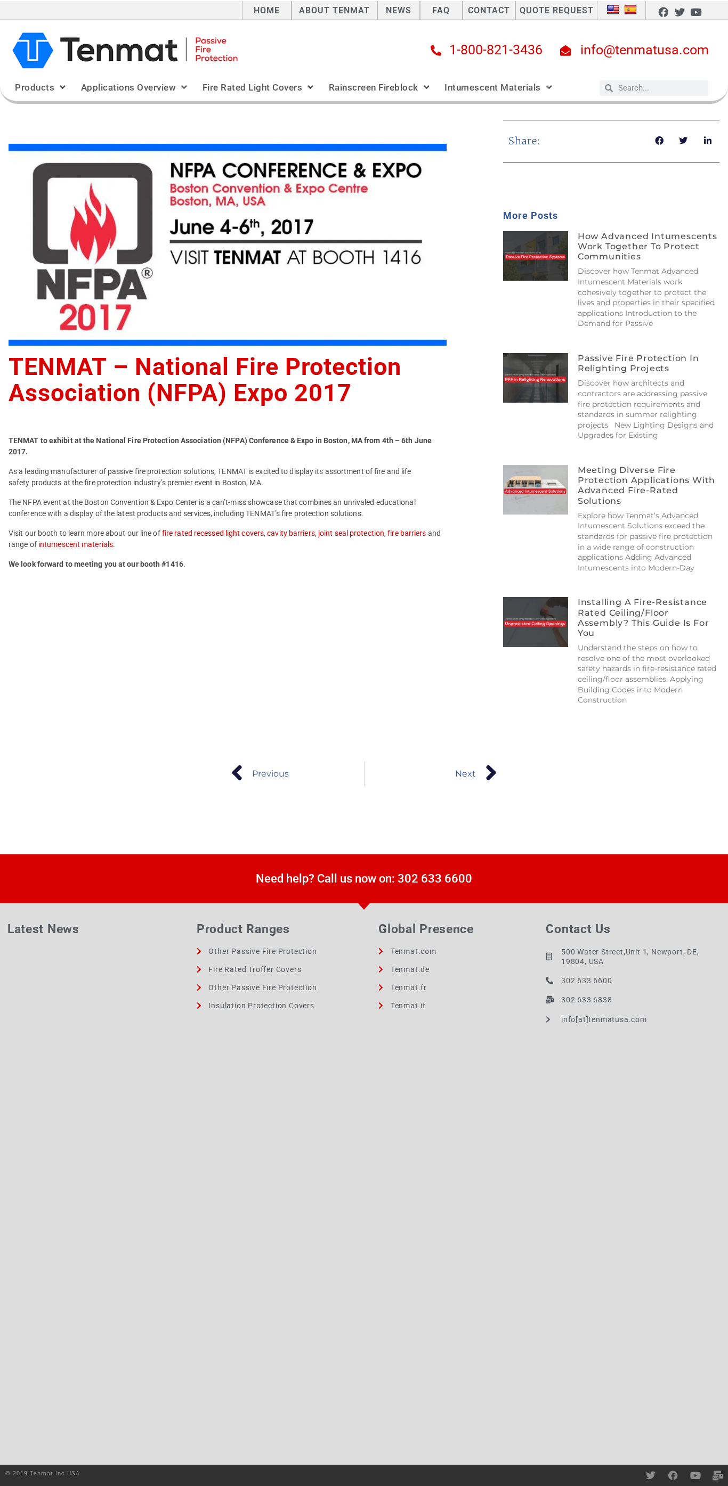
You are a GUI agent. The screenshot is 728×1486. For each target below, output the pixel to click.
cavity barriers (291, 533)
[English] (612, 10)
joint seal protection (351, 533)
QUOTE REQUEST (557, 10)
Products (34, 87)
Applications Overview (128, 87)
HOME (267, 10)
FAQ (441, 10)
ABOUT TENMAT (334, 10)
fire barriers (406, 533)
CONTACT (489, 10)
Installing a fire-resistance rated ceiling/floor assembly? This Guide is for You (643, 617)
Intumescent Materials (492, 87)
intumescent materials (75, 544)
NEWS (398, 10)
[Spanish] (630, 10)
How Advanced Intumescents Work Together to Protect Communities (647, 246)
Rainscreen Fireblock (373, 87)
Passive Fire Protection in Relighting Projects (638, 363)
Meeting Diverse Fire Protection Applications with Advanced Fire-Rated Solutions (646, 485)
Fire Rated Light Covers (253, 87)
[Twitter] (679, 12)
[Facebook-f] (664, 12)
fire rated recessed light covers (213, 533)
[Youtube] (695, 12)
